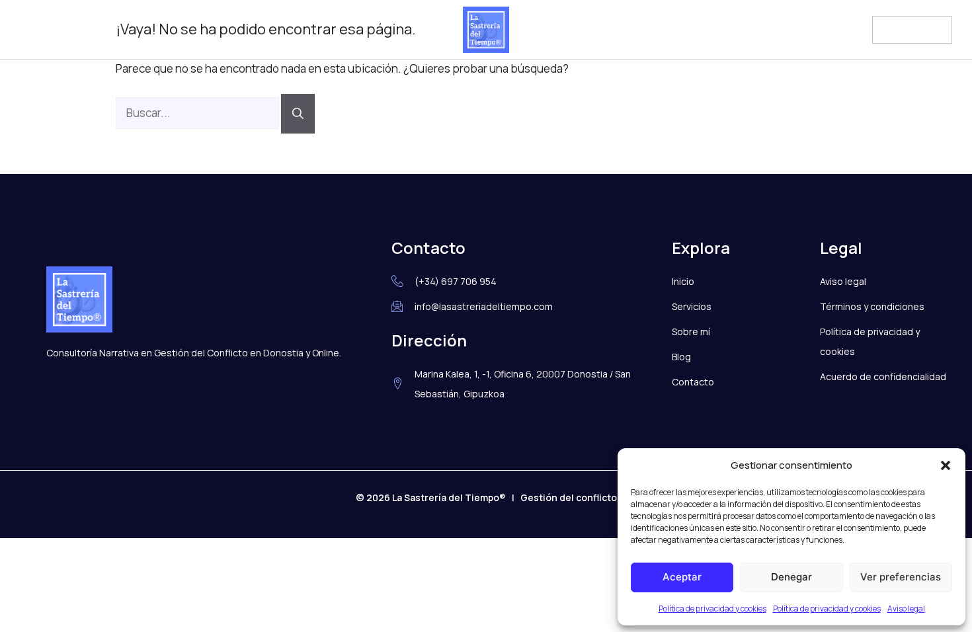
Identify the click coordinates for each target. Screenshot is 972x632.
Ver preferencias (900, 577)
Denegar (791, 577)
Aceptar (682, 577)
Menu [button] (897, 27)
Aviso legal (906, 608)
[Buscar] (298, 114)
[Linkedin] (57, 29)
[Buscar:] (198, 112)
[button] (945, 465)
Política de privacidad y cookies (712, 608)
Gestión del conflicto (568, 497)
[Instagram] (30, 29)
